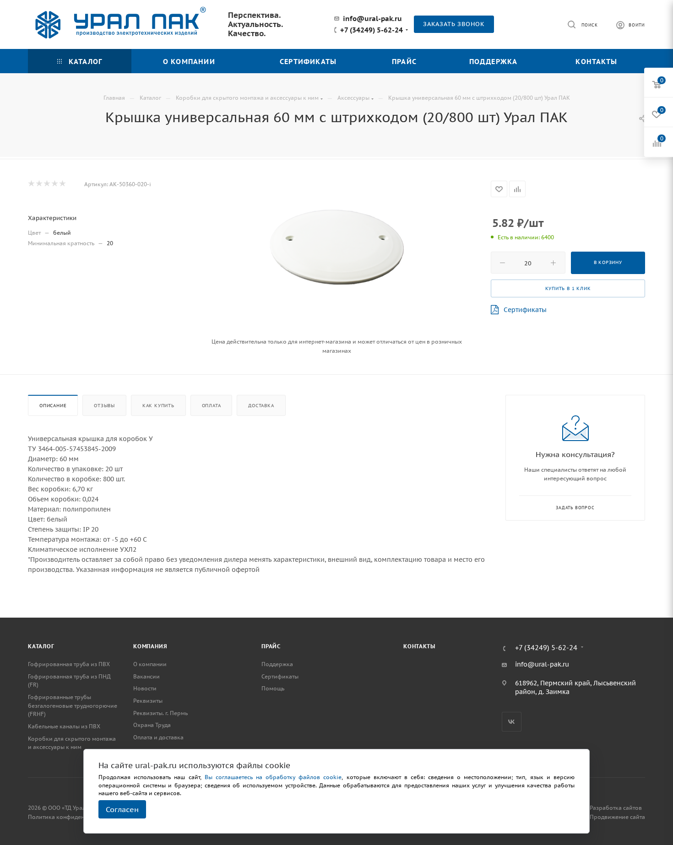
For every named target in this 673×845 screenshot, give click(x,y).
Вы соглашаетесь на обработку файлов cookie (273, 777)
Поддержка (277, 664)
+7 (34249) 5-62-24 (371, 30)
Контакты (419, 646)
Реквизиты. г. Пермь (160, 713)
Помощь (272, 688)
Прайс (271, 646)
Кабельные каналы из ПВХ (64, 726)
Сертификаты (525, 310)
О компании (150, 664)
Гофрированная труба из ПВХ (69, 664)
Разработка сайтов (616, 807)
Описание (52, 406)
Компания (150, 646)
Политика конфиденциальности (72, 816)
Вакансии (146, 676)
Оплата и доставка (158, 737)
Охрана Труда (152, 724)
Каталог (41, 646)
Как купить (158, 406)
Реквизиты (148, 700)
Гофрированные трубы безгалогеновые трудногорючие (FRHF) (72, 705)
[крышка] (336, 249)
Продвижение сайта (617, 816)
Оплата (211, 406)
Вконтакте (511, 722)
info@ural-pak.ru (372, 18)
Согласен (122, 809)
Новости (145, 688)
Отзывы (104, 406)
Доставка (261, 406)
